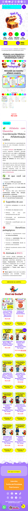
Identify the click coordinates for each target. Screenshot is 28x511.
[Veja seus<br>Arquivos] (17, 34)
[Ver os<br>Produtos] (11, 34)
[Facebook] (6, 2)
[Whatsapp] (25, 2)
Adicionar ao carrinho (14, 282)
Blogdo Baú (5, 38)
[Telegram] (22, 2)
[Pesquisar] (24, 7)
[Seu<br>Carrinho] (23, 34)
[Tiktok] (12, 2)
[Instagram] (3, 2)
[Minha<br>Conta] (18, 43)
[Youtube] (9, 2)
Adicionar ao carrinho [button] (7, 323)
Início (2, 49)
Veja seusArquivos (16, 38)
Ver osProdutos (10, 38)
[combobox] (11, 7)
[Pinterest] (18, 2)
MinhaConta (22, 43)
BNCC (19, 253)
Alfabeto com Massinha (14, 130)
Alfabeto (11, 149)
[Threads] (15, 2)
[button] (5, 43)
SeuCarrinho (22, 38)
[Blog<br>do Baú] (5, 34)
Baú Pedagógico (9, 49)
